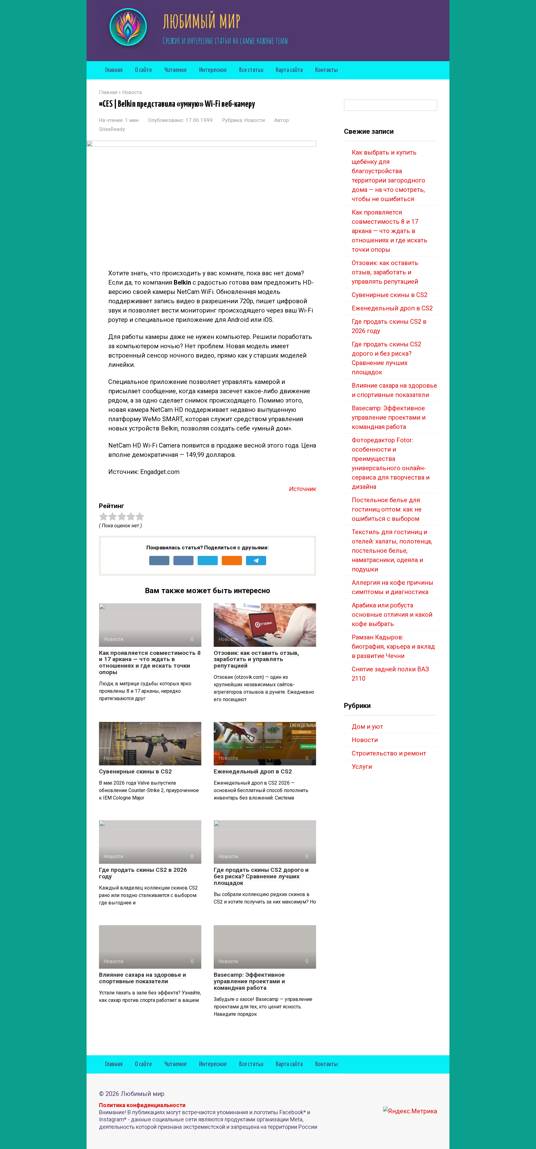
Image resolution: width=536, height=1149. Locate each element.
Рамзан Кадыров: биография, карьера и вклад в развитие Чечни (393, 646)
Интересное (213, 70)
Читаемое (175, 70)
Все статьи (251, 70)
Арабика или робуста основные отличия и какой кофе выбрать (392, 615)
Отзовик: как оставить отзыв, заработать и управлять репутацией (256, 659)
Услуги (362, 766)
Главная (114, 70)
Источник (302, 489)
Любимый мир (202, 21)
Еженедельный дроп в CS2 (253, 771)
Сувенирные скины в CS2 (135, 771)
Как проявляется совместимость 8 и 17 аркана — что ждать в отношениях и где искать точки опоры (150, 662)
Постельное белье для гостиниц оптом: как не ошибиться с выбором (387, 509)
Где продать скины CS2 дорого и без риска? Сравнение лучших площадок (261, 876)
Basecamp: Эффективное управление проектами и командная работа (249, 981)
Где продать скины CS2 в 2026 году (143, 873)
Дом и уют (367, 726)
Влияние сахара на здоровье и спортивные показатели (142, 978)
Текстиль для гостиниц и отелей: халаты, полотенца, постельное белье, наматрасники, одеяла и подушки (392, 550)
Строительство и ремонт (389, 753)
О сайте (143, 70)
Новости (254, 120)
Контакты (326, 70)
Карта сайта (289, 70)
